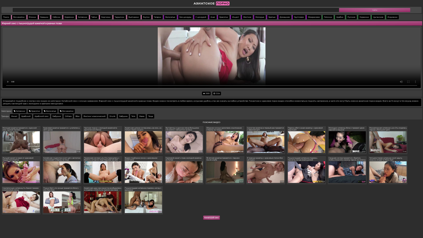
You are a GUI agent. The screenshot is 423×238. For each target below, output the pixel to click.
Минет (14, 116)
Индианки (392, 17)
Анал (213, 17)
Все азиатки (19, 17)
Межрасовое (314, 17)
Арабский (26, 116)
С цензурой (201, 17)
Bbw (77, 116)
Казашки (44, 17)
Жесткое (247, 17)
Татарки (157, 17)
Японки (32, 17)
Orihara (68, 116)
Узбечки (56, 17)
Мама (141, 116)
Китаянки (82, 17)
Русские (351, 17)
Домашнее (285, 17)
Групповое (299, 17)
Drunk (112, 116)
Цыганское (378, 17)
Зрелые (272, 17)
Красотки (223, 17)
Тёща (150, 116)
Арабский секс (42, 116)
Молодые (259, 17)
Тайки (94, 17)
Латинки (328, 17)
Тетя (133, 116)
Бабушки (57, 116)
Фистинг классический (94, 116)
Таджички (119, 17)
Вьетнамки (133, 17)
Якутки (146, 17)
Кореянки (69, 17)
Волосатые (170, 17)
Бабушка (123, 116)
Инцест (235, 17)
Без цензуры (185, 17)
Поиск (6, 17)
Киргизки (105, 17)
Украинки (364, 17)
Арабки (339, 17)
